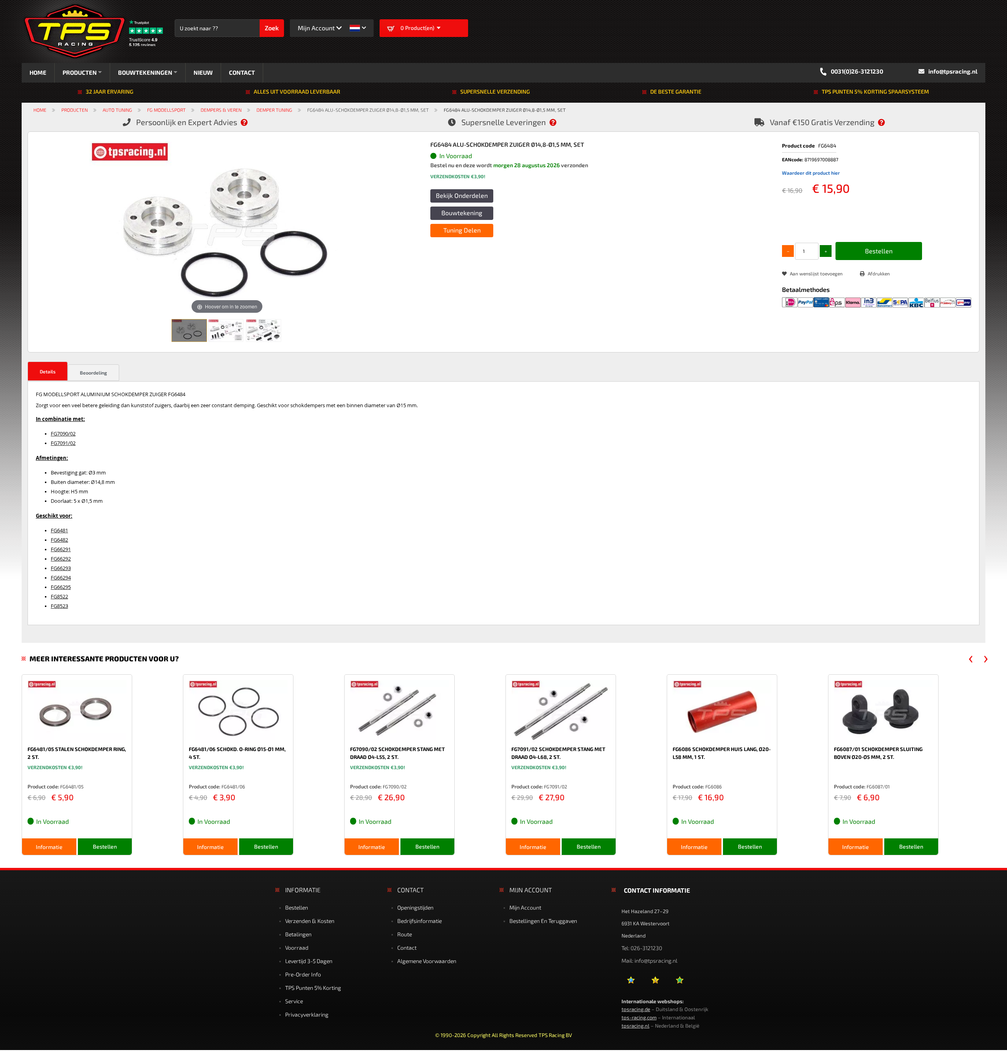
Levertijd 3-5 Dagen (308, 961)
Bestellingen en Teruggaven (543, 920)
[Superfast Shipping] (557, 122)
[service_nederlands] (248, 122)
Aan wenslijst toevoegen (816, 273)
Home (39, 110)
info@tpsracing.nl (952, 71)
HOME (38, 72)
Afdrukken (879, 273)
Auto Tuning (117, 110)
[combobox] (221, 28)
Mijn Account (525, 907)
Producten (74, 110)
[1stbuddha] (655, 983)
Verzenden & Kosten (309, 920)
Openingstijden (415, 907)
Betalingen (298, 934)
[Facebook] (631, 983)
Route (404, 934)
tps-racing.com (639, 1017)
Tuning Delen (462, 230)
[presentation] (970, 659)
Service (294, 1001)
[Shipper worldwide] (885, 122)
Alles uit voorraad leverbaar (297, 91)
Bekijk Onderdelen (462, 195)
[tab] (48, 371)
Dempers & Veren (221, 110)
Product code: (43, 786)
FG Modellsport (166, 110)
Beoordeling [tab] (93, 372)
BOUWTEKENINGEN (149, 72)
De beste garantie (675, 91)
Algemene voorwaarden (426, 961)
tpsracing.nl (635, 1025)
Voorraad (296, 947)
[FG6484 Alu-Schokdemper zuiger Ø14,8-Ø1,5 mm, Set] (189, 330)
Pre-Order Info (303, 974)
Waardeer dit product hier (811, 172)
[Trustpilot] (679, 983)
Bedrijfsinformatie (419, 920)
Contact (407, 947)
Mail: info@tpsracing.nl (649, 960)
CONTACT (251, 72)
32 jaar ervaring (109, 91)
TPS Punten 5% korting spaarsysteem (875, 91)
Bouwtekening (461, 212)
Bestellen (296, 907)
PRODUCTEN (80, 72)
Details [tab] (47, 371)
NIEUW (211, 72)
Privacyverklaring (306, 1014)
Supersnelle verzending (495, 91)
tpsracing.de (636, 1009)
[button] (358, 28)
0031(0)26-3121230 (857, 71)
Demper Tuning (274, 110)
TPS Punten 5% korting (313, 987)
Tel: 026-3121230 (642, 948)
